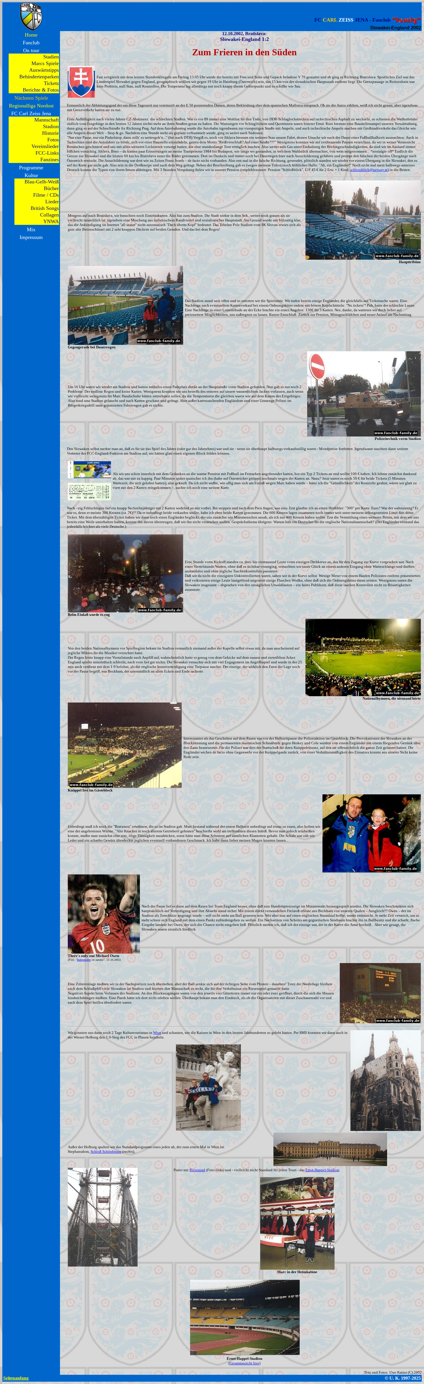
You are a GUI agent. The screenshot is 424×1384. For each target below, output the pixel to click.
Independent (84, 959)
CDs (54, 195)
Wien (157, 1032)
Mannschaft (46, 120)
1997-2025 (411, 1378)
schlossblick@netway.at (369, 170)
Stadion (51, 126)
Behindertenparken (39, 76)
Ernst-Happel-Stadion (322, 1170)
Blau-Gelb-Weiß (42, 182)
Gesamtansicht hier (244, 1363)
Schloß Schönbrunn (106, 1151)
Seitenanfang (16, 1378)
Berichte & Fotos (41, 90)
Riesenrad (197, 1170)
